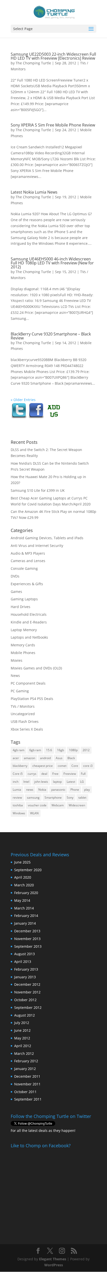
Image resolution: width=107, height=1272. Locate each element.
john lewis (41, 782)
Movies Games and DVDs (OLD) (36, 668)
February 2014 (26, 915)
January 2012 (25, 1068)
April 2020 (22, 877)
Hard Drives (20, 606)
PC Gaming (20, 691)
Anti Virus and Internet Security (37, 545)
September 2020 (28, 869)
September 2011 (28, 1099)
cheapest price (42, 766)
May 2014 (22, 900)
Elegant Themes (52, 1259)
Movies (16, 660)
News (15, 675)
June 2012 (22, 1030)
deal (44, 774)
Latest (71, 782)
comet (62, 766)
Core (74, 766)
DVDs (15, 576)
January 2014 (25, 923)
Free (55, 774)
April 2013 (22, 961)
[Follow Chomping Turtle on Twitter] (19, 417)
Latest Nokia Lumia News (34, 192)
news (29, 789)
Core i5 (18, 774)
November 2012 (27, 992)
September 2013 (28, 946)
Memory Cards (23, 645)
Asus (59, 758)
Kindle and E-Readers (29, 622)
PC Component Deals (28, 683)
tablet (82, 797)
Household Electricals (29, 614)
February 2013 (26, 969)
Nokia (42, 789)
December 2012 (27, 984)
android (45, 758)
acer (16, 758)
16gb (60, 750)
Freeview (69, 774)
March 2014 (24, 908)
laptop (57, 782)
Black (71, 758)
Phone (74, 789)
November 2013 (27, 938)
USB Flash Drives (25, 721)
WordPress (53, 1265)
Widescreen (77, 805)
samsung (33, 797)
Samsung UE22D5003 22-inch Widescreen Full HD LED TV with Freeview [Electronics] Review (53, 56)
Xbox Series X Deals (27, 729)
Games (16, 591)
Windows (19, 813)
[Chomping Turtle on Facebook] (36, 417)
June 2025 (22, 862)
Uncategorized (23, 713)
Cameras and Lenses (28, 560)
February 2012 (26, 1061)
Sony (70, 797)
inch (15, 782)
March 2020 (24, 885)
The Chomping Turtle (33, 63)
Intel (26, 782)
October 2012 (25, 999)
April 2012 (22, 1045)
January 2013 (25, 977)
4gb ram (18, 750)
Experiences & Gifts (27, 583)
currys (32, 774)
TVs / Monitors (23, 706)
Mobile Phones (23, 652)
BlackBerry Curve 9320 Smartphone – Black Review (51, 336)
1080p (73, 750)
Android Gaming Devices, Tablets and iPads (47, 537)
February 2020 (26, 892)
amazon (29, 758)
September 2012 (28, 1007)
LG (82, 782)
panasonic (58, 789)
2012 (86, 750)
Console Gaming (24, 568)
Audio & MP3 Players (28, 553)
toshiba (18, 805)
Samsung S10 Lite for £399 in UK (38, 490)
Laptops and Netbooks (29, 637)
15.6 (49, 750)
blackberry (20, 766)
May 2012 (22, 1038)
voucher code (37, 805)
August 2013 (24, 953)
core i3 (88, 766)
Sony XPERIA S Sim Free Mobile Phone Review (53, 125)
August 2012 (24, 1015)
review (17, 797)
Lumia (17, 789)
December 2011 (27, 1076)
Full (83, 774)
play (87, 789)
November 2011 (27, 1084)
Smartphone (53, 797)
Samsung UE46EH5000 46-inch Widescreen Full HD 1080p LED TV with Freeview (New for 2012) (52, 263)
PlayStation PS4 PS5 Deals (32, 698)
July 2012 (21, 1022)
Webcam (58, 805)
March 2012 (24, 1053)
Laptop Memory (24, 629)
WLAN (34, 813)
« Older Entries (23, 399)
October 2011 (25, 1091)
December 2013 (27, 931)
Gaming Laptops (24, 599)
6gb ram (35, 750)
